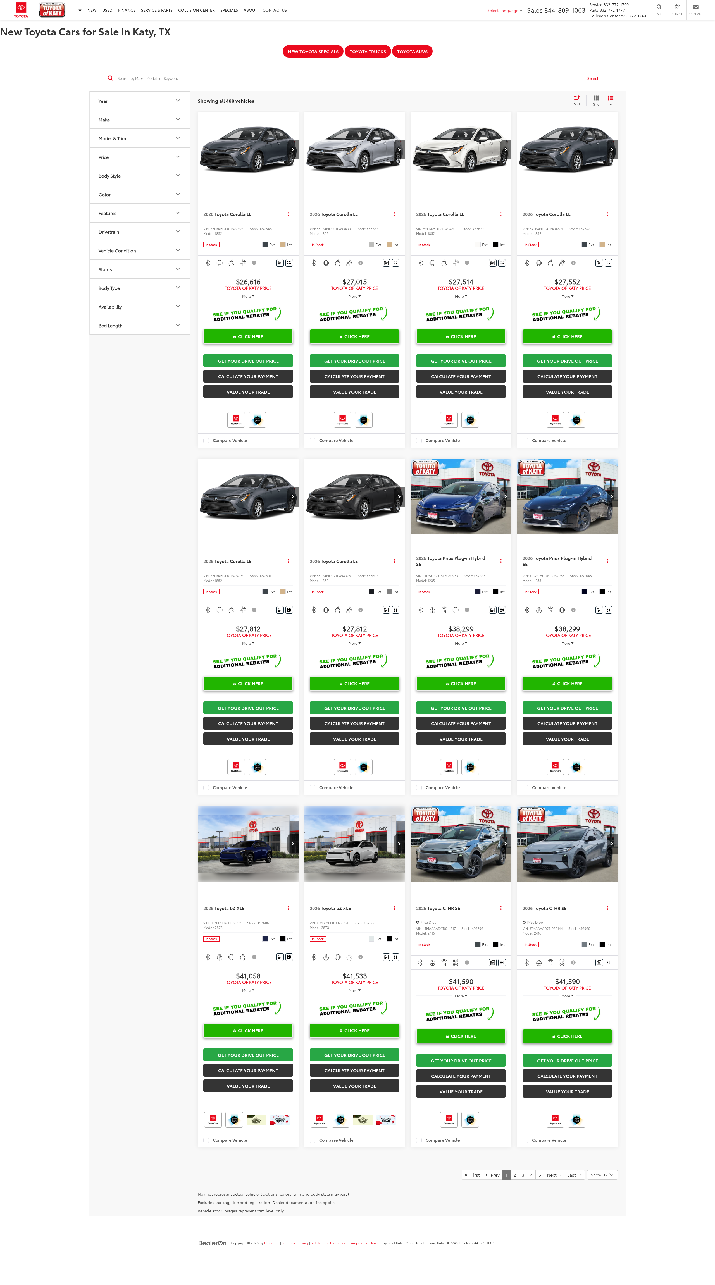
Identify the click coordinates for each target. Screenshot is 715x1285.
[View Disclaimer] (254, 263)
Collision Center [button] (196, 10)
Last (573, 1174)
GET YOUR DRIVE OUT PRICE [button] (248, 360)
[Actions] (288, 214)
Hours (374, 1242)
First (473, 1174)
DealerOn (271, 1242)
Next (553, 1174)
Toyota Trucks (368, 51)
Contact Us (275, 10)
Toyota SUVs (412, 51)
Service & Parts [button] (157, 10)
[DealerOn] (212, 1242)
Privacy (302, 1242)
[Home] (80, 10)
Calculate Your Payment (248, 376)
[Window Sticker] (289, 263)
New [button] (92, 10)
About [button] (250, 10)
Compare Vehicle (230, 440)
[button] (293, 149)
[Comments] (280, 263)
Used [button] (107, 10)
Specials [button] (229, 10)
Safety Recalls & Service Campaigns (339, 1242)
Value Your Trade (248, 391)
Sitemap (288, 1242)
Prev (493, 1174)
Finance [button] (126, 10)
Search (593, 78)
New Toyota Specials (313, 51)
